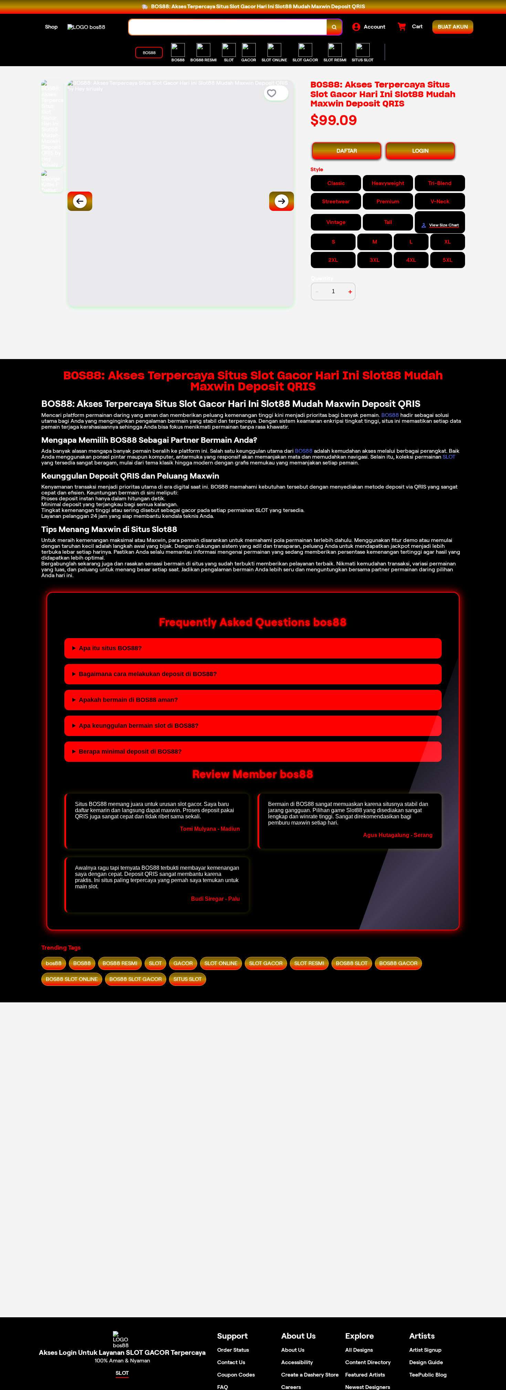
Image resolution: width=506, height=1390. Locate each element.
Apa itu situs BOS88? (110, 648)
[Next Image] (281, 201)
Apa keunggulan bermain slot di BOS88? (139, 725)
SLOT (449, 457)
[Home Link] (86, 27)
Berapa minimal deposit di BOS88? (130, 751)
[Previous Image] (79, 201)
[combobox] (228, 27)
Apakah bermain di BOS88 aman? (128, 699)
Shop (51, 27)
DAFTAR (347, 151)
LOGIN (420, 151)
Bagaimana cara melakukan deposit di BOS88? (148, 674)
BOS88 (390, 415)
